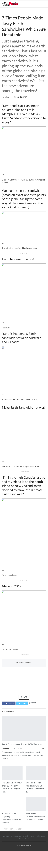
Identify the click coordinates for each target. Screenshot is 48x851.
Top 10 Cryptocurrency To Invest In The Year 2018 (21, 744)
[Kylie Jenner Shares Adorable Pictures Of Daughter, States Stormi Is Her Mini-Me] (36, 773)
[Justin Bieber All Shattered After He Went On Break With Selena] (36, 804)
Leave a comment (25, 663)
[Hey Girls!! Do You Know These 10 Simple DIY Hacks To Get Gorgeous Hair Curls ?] (12, 773)
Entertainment (16, 836)
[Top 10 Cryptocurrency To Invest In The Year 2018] (24, 728)
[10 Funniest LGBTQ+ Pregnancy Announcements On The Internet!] (12, 804)
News (27, 839)
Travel (21, 839)
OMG (32, 836)
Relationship (41, 836)
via (3, 323)
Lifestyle (25, 836)
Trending (6, 836)
